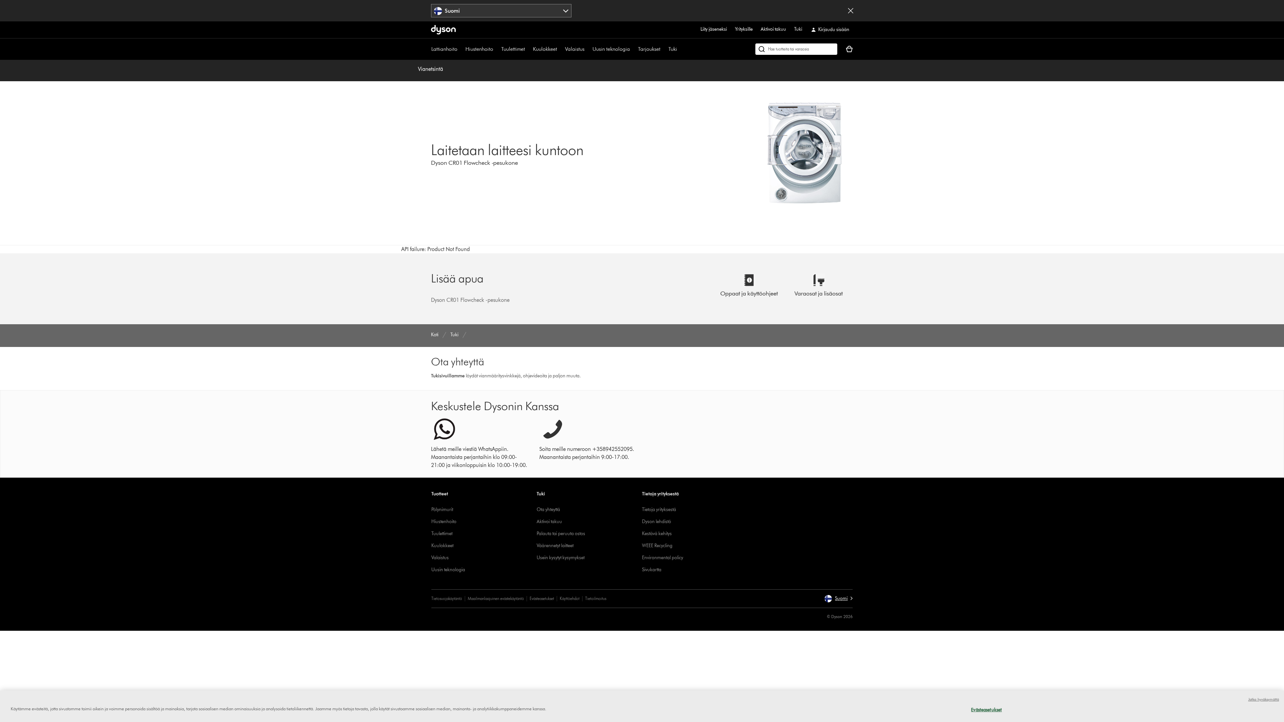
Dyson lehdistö (656, 521)
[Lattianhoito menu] (460, 49)
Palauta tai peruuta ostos (561, 533)
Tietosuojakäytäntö (446, 598)
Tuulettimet (513, 49)
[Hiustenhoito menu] (496, 49)
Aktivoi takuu (773, 29)
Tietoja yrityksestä (659, 509)
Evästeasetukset (542, 598)
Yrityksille (744, 29)
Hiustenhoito (479, 49)
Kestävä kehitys (657, 533)
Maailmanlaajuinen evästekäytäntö (496, 598)
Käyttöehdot (569, 598)
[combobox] (501, 10)
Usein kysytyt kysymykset (560, 558)
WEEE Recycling (657, 546)
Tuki (798, 29)
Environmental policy (662, 558)
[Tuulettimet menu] (528, 49)
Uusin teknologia (611, 49)
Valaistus (574, 49)
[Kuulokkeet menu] (560, 49)
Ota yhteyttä (548, 509)
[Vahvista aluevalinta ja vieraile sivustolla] (850, 10)
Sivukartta (651, 570)
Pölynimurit (442, 509)
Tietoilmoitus (595, 598)
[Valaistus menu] (587, 49)
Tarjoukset (649, 49)
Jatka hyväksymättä (1263, 699)
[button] (838, 599)
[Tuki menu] (680, 49)
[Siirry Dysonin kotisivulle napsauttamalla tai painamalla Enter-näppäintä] (443, 29)
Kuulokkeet (545, 49)
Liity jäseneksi (714, 29)
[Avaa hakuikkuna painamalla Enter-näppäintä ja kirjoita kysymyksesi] (796, 49)
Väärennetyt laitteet (555, 546)
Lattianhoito (444, 49)
